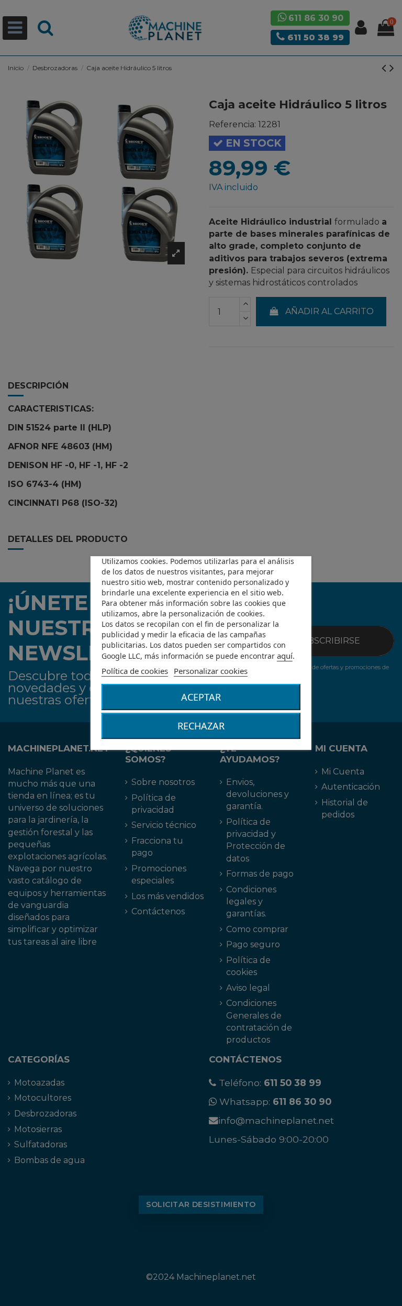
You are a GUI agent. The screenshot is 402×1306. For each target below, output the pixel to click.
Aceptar (201, 697)
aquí (285, 655)
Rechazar (201, 726)
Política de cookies (135, 671)
